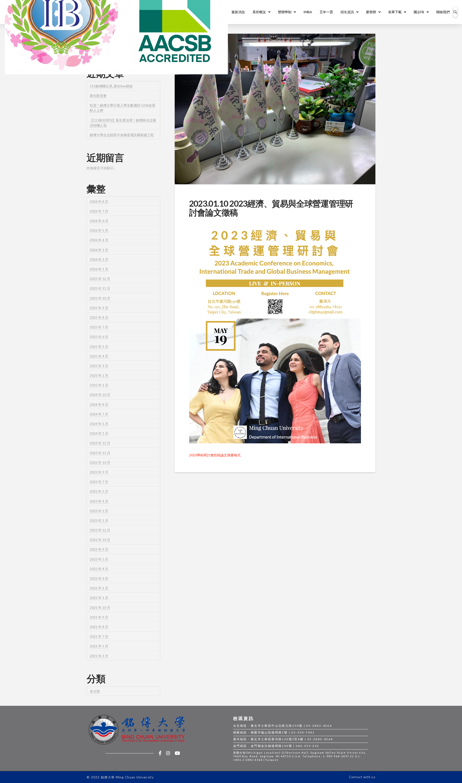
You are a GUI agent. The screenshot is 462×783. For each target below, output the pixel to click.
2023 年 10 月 (100, 462)
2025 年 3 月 (99, 366)
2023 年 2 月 (99, 511)
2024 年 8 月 (99, 404)
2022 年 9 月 (99, 549)
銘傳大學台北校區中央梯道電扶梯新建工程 (122, 135)
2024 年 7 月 (99, 414)
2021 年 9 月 (99, 617)
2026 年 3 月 (99, 250)
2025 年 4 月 (99, 356)
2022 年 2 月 (99, 588)
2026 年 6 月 (99, 221)
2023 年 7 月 (99, 482)
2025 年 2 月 (99, 375)
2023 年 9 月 (99, 472)
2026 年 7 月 (99, 211)
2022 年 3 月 (99, 578)
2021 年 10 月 (100, 607)
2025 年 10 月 (100, 298)
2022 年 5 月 (99, 559)
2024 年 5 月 (99, 424)
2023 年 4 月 (99, 501)
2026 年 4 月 (99, 240)
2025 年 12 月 (100, 279)
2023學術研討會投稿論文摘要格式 (215, 455)
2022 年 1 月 (99, 598)
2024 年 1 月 (99, 433)
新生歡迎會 (98, 96)
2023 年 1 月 (99, 520)
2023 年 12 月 (100, 443)
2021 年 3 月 (99, 656)
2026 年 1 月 (99, 269)
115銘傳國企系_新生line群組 (111, 86)
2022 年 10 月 (100, 540)
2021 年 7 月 (99, 636)
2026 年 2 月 (99, 259)
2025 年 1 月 (99, 385)
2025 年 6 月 (99, 337)
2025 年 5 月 (99, 346)
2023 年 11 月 (100, 453)
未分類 (95, 691)
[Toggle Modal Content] (455, 12)
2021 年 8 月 (99, 627)
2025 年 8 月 (99, 317)
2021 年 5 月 (99, 646)
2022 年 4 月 (99, 569)
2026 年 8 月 (99, 201)
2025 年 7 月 (99, 327)
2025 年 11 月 (100, 288)
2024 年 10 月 (100, 395)
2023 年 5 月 (99, 491)
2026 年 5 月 (99, 230)
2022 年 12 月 (100, 530)
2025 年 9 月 (99, 308)
